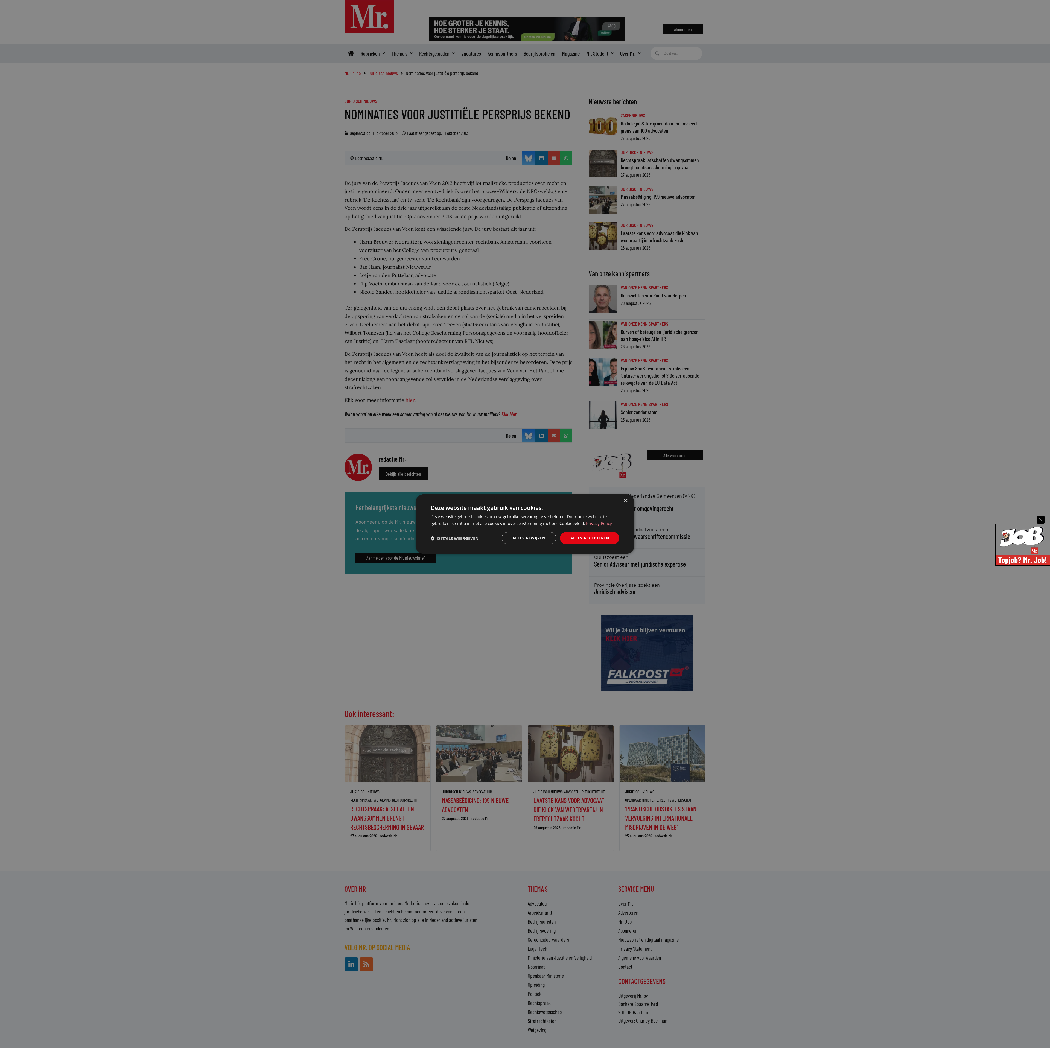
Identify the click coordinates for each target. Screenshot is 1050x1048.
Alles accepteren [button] (589, 538)
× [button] (625, 500)
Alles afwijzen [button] (529, 538)
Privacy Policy (599, 523)
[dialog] (525, 524)
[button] (455, 538)
